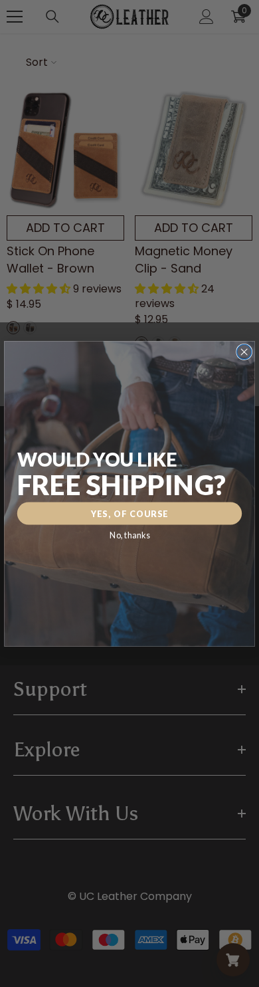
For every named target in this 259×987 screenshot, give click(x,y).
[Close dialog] (244, 351)
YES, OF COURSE (130, 513)
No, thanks (129, 534)
